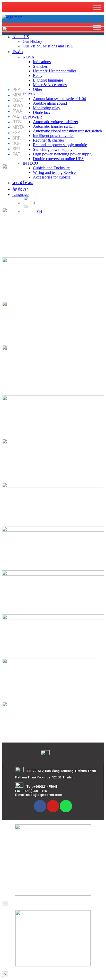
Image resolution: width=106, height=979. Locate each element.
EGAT (17, 100)
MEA (17, 94)
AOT (16, 116)
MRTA (18, 127)
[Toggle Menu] (97, 7)
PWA (17, 111)
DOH (17, 143)
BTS (16, 121)
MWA (17, 105)
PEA (16, 89)
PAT (16, 154)
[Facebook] (40, 806)
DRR (16, 138)
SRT (16, 148)
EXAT (17, 132)
